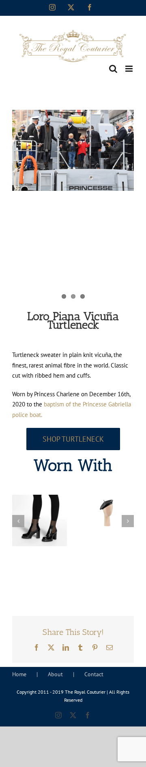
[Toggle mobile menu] (129, 68)
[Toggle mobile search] (113, 68)
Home (19, 674)
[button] (18, 521)
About (55, 674)
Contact (93, 674)
